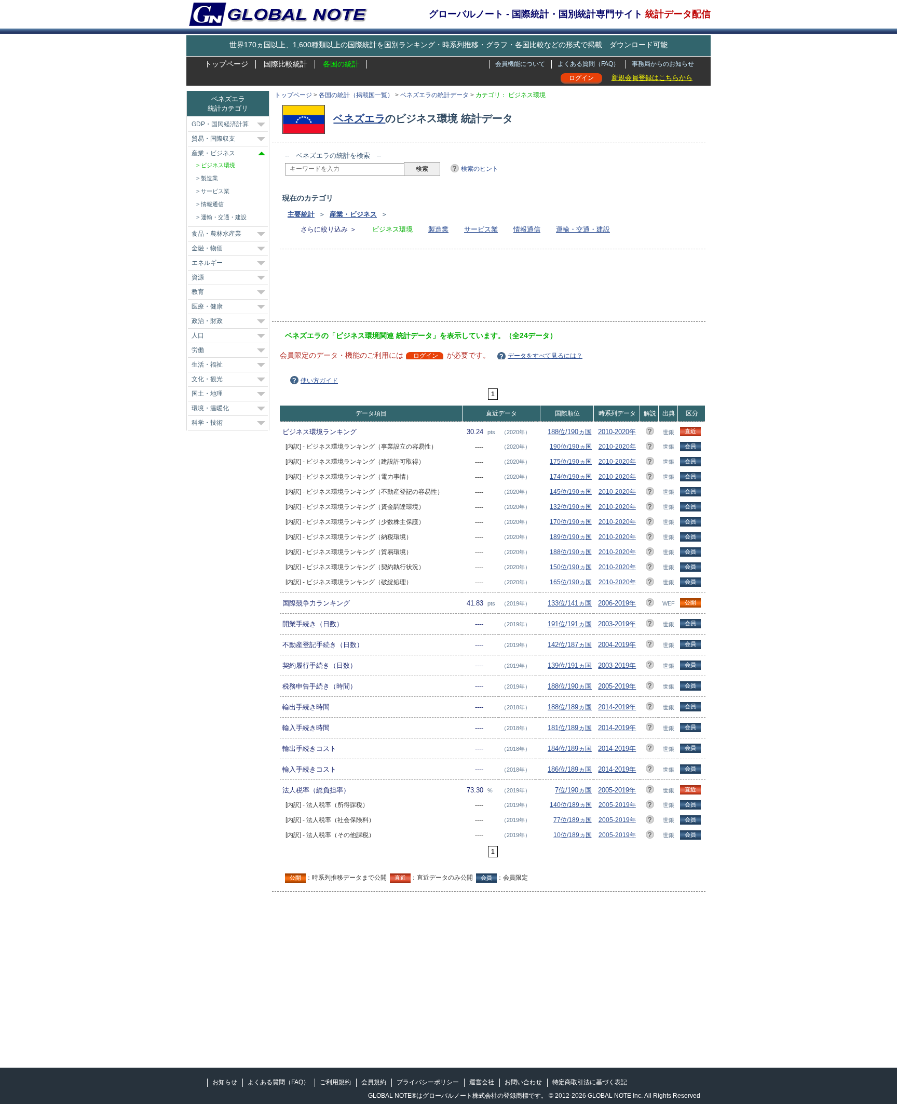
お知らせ (224, 1082)
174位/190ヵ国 (571, 476)
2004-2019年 (617, 645)
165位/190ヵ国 (571, 582)
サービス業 (481, 229)
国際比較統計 (285, 64)
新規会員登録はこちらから (651, 78)
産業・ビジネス (353, 214)
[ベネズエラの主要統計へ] (306, 118)
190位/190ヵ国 (571, 446)
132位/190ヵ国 (571, 506)
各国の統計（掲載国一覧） (356, 95)
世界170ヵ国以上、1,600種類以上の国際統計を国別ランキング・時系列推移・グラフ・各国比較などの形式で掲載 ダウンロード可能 (448, 45)
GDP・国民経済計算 (220, 124)
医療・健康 (207, 306)
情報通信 (526, 229)
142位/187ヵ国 (570, 645)
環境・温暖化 (210, 408)
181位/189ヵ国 (570, 728)
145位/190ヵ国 (571, 491)
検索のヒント (479, 168)
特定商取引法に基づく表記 (589, 1082)
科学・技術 (207, 422)
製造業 (438, 229)
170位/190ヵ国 (571, 522)
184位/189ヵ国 (570, 748)
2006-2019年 (617, 603)
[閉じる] (261, 153)
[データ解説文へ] (650, 433)
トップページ (226, 64)
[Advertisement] (474, 288)
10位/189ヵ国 (572, 835)
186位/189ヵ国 (570, 769)
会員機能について (520, 64)
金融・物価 (207, 248)
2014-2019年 (617, 707)
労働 (198, 350)
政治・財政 (207, 321)
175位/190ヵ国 (571, 461)
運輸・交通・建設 (583, 229)
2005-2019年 (617, 686)
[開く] (261, 125)
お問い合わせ (523, 1082)
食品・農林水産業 (216, 233)
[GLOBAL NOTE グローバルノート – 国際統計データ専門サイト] (279, 24)
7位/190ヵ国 (573, 790)
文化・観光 (207, 379)
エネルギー (207, 262)
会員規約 (373, 1082)
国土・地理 (207, 393)
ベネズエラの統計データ (434, 95)
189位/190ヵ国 (571, 537)
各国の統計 (341, 64)
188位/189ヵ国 (570, 707)
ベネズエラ (359, 118)
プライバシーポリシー (428, 1082)
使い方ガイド (319, 380)
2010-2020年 (617, 432)
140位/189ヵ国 (571, 805)
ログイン (581, 78)
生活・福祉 (207, 364)
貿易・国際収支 (213, 138)
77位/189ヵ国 (572, 820)
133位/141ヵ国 (570, 603)
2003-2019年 (617, 624)
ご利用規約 (335, 1082)
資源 (198, 277)
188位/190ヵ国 (570, 432)
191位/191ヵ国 (570, 624)
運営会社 (481, 1082)
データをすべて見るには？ (545, 355)
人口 (198, 335)
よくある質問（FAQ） (588, 64)
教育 (198, 291)
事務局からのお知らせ (663, 64)
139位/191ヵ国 (570, 665)
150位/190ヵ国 (571, 567)
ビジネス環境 (218, 165)
